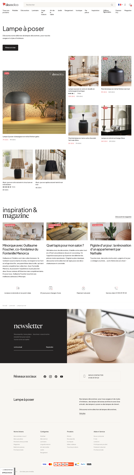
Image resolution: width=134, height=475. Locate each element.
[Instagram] (50, 377)
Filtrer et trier (10, 47)
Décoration (25, 10)
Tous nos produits (6, 11)
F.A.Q (95, 439)
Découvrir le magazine (123, 217)
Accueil (5, 305)
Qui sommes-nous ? (20, 436)
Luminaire (35, 10)
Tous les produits (72, 447)
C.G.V (15, 471)
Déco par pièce (18, 439)
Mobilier (15, 10)
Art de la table (52, 12)
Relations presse (19, 447)
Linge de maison (43, 12)
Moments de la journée (21, 441)
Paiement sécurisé (99, 447)
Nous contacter (99, 436)
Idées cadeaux (71, 444)
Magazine (127, 10)
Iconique (79, 10)
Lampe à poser (21, 305)
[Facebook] (45, 377)
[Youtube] (61, 377)
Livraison (96, 441)
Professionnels (18, 450)
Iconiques (70, 441)
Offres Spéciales (107, 11)
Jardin (60, 10)
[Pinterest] (56, 377)
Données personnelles (27, 471)
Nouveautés (71, 439)
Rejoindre (49, 347)
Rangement (69, 10)
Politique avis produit (100, 444)
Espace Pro (118, 11)
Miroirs (69, 436)
